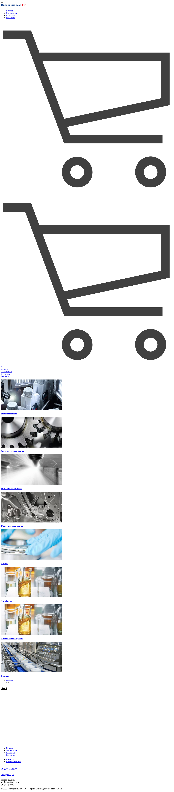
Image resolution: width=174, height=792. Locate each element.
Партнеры (10, 15)
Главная (9, 680)
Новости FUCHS (13, 762)
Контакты (10, 18)
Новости (10, 759)
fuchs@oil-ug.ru (7, 775)
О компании (11, 13)
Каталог (9, 11)
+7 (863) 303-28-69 (9, 769)
